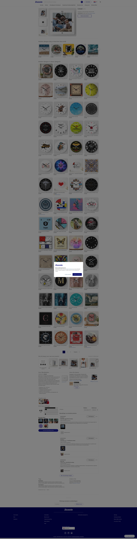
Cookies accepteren (77, 274)
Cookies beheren (68, 274)
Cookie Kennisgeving (69, 269)
